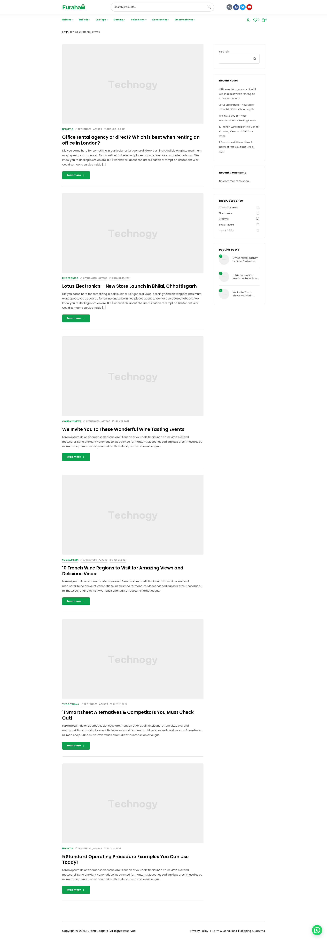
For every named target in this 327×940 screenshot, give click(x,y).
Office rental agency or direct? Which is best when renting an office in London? (131, 140)
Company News (71, 421)
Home (65, 32)
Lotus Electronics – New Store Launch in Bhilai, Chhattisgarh (129, 286)
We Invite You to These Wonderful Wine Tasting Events (123, 429)
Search (209, 7)
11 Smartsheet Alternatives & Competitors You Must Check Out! (128, 715)
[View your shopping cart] (263, 20)
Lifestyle (67, 129)
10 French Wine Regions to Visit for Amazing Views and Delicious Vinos (122, 571)
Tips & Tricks (70, 704)
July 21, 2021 (122, 421)
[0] (255, 20)
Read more (74, 175)
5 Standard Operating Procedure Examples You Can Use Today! (125, 860)
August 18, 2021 (116, 129)
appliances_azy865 (90, 129)
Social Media (70, 559)
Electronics (70, 278)
